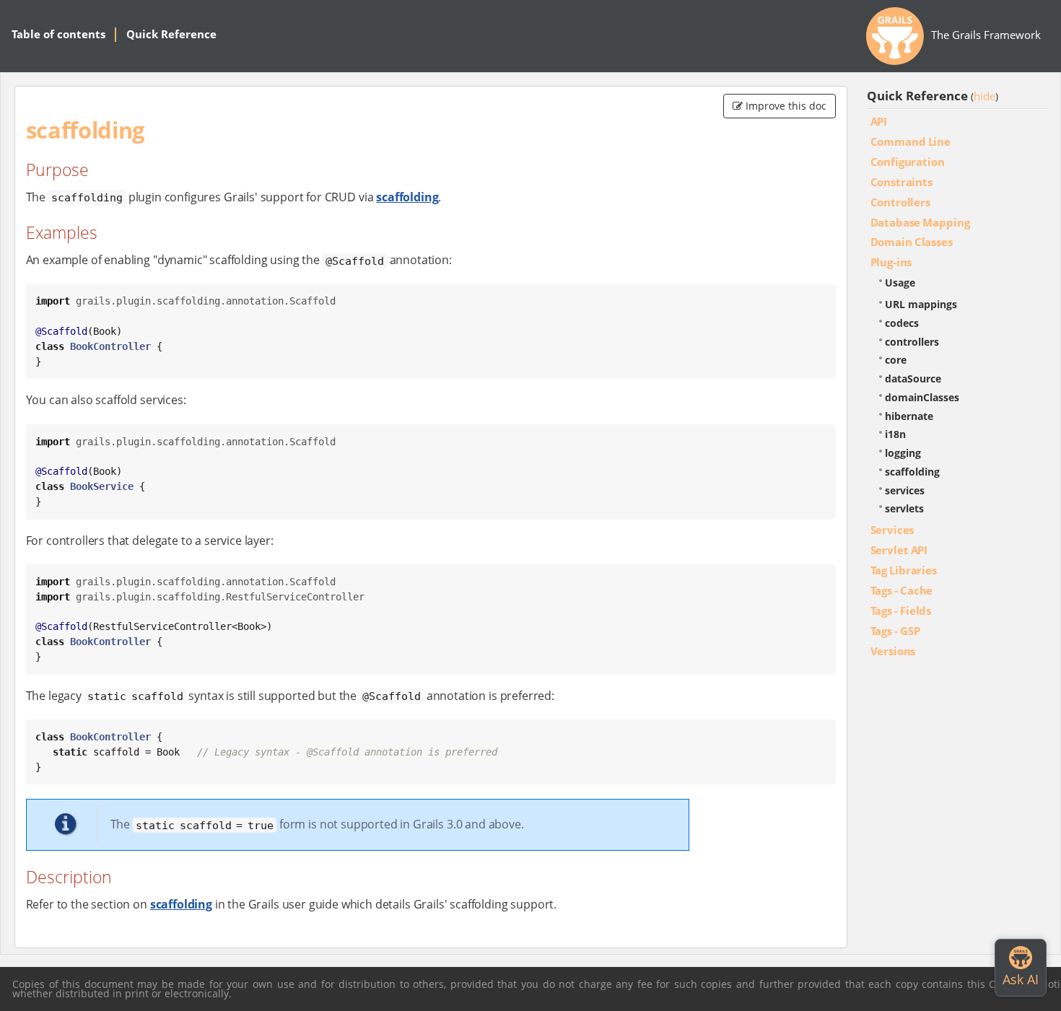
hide (984, 96)
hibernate (909, 416)
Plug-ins (891, 262)
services (905, 490)
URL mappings (921, 304)
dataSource (913, 378)
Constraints (901, 182)
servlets (904, 508)
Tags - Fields (901, 610)
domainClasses (922, 397)
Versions (893, 651)
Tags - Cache (901, 590)
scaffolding (407, 197)
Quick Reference (171, 34)
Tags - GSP (895, 630)
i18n (895, 434)
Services (892, 529)
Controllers (900, 202)
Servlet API (899, 550)
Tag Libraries (903, 570)
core (896, 360)
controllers (912, 342)
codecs (902, 323)
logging (903, 453)
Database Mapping (920, 222)
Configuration (907, 161)
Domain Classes (911, 242)
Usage (900, 282)
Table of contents (58, 34)
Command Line (910, 141)
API (879, 121)
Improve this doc (784, 106)
